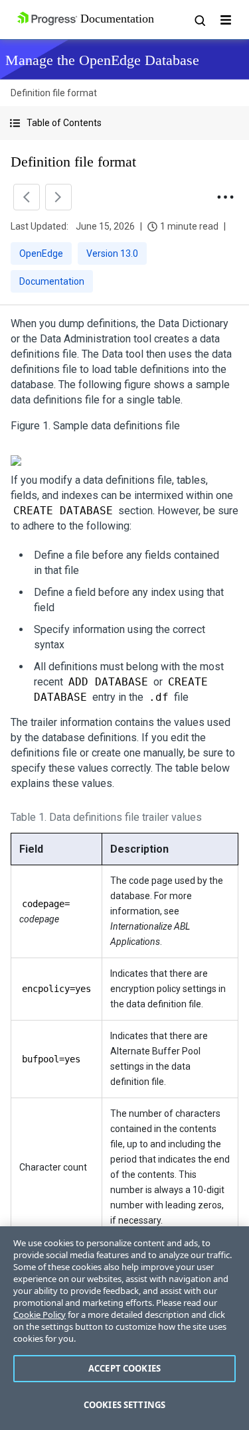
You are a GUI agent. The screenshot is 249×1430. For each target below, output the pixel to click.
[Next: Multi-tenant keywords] (58, 197)
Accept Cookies (124, 1368)
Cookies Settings (124, 1405)
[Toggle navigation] (226, 20)
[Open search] (199, 20)
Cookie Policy (39, 1315)
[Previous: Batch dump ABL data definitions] (27, 197)
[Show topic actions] (225, 197)
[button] (124, 123)
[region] (124, 1328)
